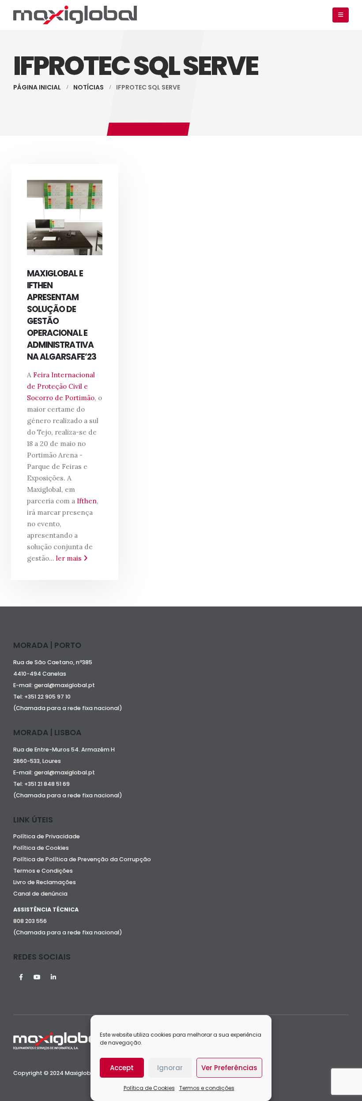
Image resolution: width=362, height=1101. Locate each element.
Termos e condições (206, 1088)
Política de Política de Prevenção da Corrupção (82, 859)
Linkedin (53, 977)
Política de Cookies (149, 1088)
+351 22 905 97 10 (47, 696)
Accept (122, 1067)
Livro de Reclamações (44, 882)
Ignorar (170, 1067)
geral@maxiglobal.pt (64, 685)
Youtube (37, 977)
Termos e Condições (43, 870)
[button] (340, 14)
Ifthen (87, 501)
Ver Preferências (229, 1067)
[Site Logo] (75, 15)
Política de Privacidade (46, 836)
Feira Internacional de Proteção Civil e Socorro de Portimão (61, 386)
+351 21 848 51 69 (47, 784)
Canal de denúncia (40, 893)
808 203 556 (30, 921)
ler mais (69, 558)
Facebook (20, 977)
